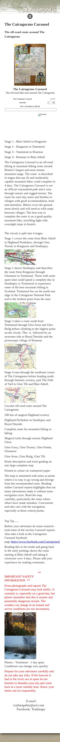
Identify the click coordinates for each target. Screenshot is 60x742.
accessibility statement (45, 737)
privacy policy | (31, 737)
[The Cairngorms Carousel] (30, 65)
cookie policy (18, 737)
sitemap (9, 737)
